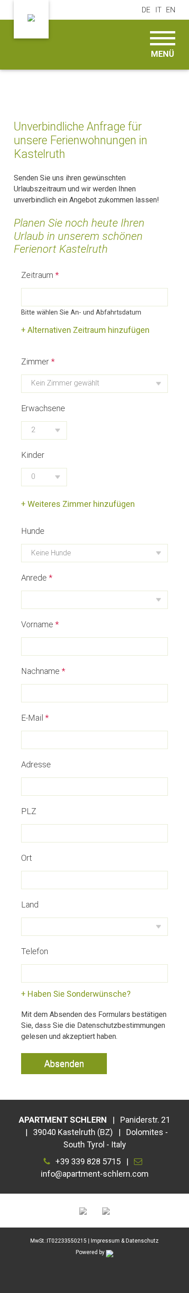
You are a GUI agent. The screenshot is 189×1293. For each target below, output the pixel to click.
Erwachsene (43, 408)
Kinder (32, 455)
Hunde (32, 531)
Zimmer (35, 361)
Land (30, 904)
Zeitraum (37, 275)
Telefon (34, 951)
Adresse (36, 764)
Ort (26, 858)
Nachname (40, 671)
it (158, 9)
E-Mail (32, 718)
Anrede (34, 577)
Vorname (37, 624)
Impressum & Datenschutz (125, 1241)
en (170, 9)
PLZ (28, 811)
